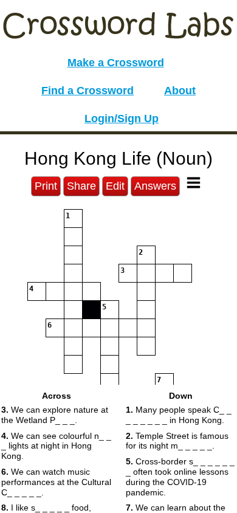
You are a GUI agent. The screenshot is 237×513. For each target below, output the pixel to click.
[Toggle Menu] (193, 182)
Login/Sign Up (121, 118)
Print (46, 186)
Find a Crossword (87, 90)
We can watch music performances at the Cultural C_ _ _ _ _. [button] (56, 482)
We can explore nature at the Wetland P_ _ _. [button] (54, 415)
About (180, 90)
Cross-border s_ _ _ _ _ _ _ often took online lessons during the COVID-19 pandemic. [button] (180, 476)
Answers (155, 186)
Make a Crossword (115, 63)
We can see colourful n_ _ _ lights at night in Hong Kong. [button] (56, 446)
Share (81, 186)
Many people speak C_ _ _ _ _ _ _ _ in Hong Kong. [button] (179, 415)
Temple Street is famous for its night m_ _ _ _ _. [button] (177, 441)
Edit (115, 186)
